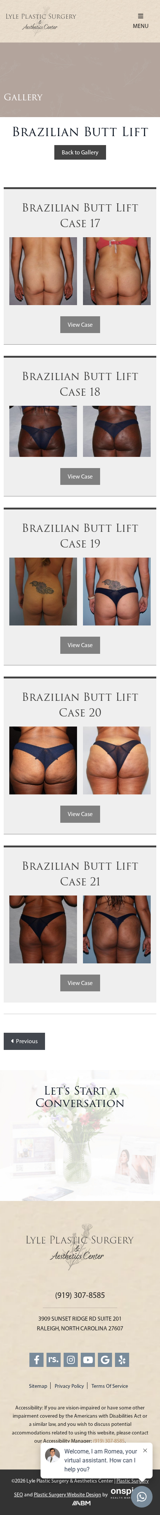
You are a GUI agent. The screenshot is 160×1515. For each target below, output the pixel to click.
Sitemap (38, 1386)
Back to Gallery (80, 152)
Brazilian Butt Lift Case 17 (80, 216)
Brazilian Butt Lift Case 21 (80, 874)
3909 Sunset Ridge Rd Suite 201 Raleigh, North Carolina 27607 (80, 1323)
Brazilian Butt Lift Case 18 (80, 384)
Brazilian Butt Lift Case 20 (80, 705)
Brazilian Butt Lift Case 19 (80, 536)
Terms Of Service (110, 1386)
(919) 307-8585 (80, 1295)
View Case (80, 324)
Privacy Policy (69, 1386)
